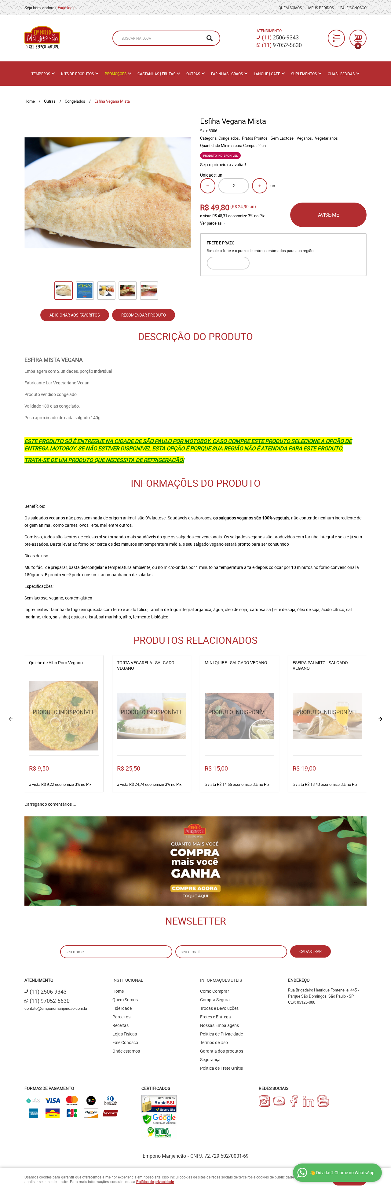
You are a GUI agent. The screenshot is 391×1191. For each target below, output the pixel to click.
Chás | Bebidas (341, 73)
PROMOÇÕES (115, 73)
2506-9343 (280, 37)
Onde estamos (126, 1051)
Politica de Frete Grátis (221, 1068)
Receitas (120, 1025)
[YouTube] (279, 1101)
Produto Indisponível (64, 716)
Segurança (210, 1059)
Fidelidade (122, 1008)
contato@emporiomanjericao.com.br (55, 1008)
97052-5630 (282, 45)
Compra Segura (215, 999)
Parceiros (121, 1017)
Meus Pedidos (321, 7)
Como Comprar (214, 991)
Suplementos (304, 73)
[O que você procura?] (209, 38)
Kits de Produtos (77, 73)
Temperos (40, 73)
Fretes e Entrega (215, 1017)
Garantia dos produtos (221, 1051)
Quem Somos (290, 7)
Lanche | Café (267, 73)
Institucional (127, 980)
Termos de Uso (214, 1042)
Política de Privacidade (221, 1034)
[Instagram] (264, 1101)
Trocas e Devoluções (219, 1008)
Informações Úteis (221, 980)
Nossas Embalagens (219, 1025)
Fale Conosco (353, 7)
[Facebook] (294, 1101)
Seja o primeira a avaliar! (223, 164)
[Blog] (323, 1101)
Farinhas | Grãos (227, 73)
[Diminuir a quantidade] (207, 185)
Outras (193, 73)
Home (118, 991)
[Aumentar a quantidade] (259, 185)
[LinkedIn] (308, 1101)
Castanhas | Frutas (156, 73)
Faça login (66, 7)
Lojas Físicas (124, 1034)
